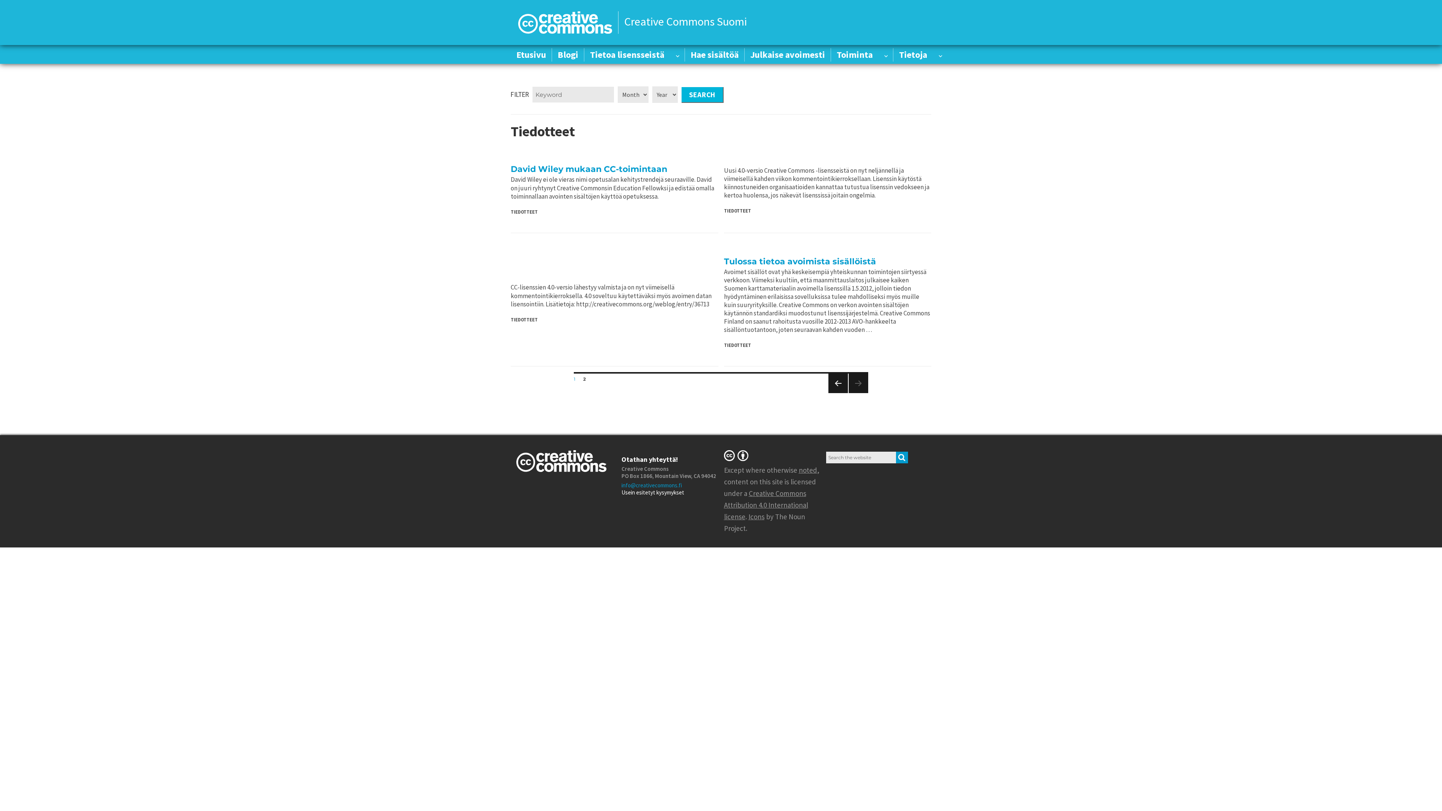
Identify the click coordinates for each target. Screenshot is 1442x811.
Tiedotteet (524, 212)
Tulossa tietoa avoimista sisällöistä (800, 261)
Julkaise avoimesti (787, 54)
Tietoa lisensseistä (627, 54)
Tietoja (913, 54)
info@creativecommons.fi (651, 485)
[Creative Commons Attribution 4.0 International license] (737, 455)
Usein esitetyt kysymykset (652, 492)
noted (808, 470)
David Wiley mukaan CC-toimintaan (589, 169)
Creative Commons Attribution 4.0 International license (766, 505)
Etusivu (531, 54)
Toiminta (855, 54)
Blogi (568, 54)
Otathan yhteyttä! (649, 459)
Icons (756, 516)
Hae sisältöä (715, 54)
